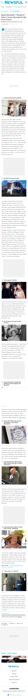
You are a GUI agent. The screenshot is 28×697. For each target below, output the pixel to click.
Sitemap (14, 673)
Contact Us (14, 682)
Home (2, 6)
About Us (14, 671)
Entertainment (9, 6)
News (12, 623)
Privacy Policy (14, 676)
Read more (19, 616)
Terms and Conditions (14, 679)
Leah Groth (5, 24)
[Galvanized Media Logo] (14, 688)
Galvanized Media (13, 690)
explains (13, 234)
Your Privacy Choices (15, 695)
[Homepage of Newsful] (14, 666)
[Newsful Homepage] (14, 2)
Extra (4, 623)
